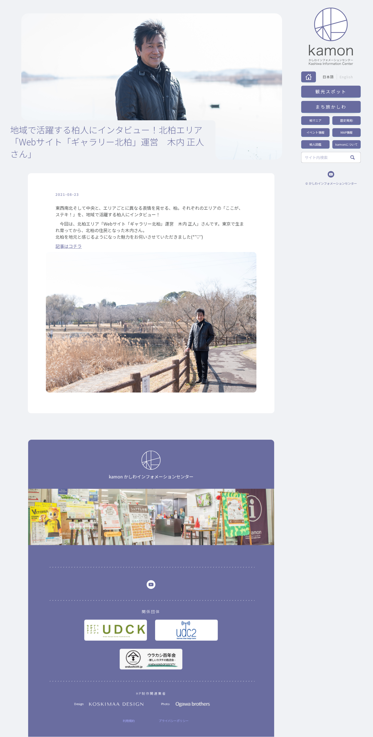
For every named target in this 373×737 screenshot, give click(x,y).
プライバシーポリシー (174, 720)
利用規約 (129, 720)
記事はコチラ (68, 246)
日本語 (328, 77)
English (346, 77)
